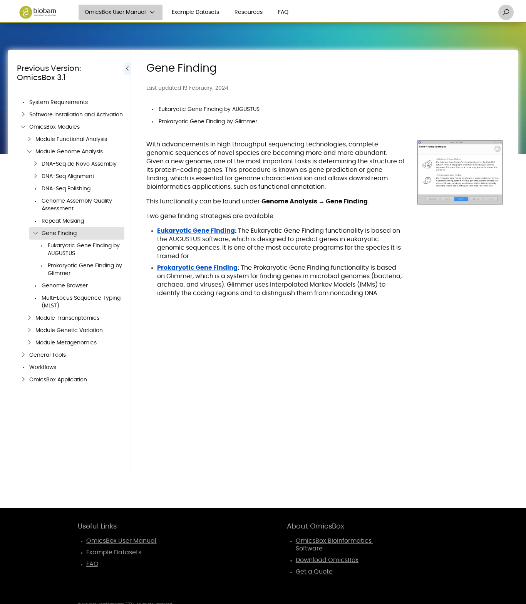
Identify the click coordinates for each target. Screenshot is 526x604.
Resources (249, 12)
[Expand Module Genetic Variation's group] (29, 330)
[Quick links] (37, 12)
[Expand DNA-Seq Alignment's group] (35, 176)
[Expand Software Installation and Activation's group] (23, 115)
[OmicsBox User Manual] (152, 12)
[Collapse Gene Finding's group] (35, 233)
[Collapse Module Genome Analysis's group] (29, 152)
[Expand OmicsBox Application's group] (23, 380)
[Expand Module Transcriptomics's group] (29, 318)
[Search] (506, 12)
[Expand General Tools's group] (23, 355)
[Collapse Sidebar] (127, 261)
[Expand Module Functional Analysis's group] (29, 139)
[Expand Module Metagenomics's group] (29, 343)
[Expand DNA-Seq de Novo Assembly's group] (35, 164)
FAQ (283, 12)
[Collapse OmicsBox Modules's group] (23, 127)
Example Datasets (195, 12)
